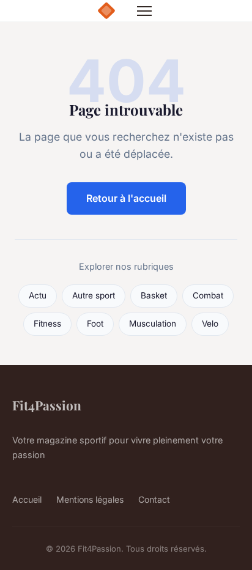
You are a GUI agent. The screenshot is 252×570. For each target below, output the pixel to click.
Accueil (27, 499)
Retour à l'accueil (126, 198)
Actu (37, 295)
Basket (154, 295)
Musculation (152, 323)
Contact (154, 499)
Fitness (47, 323)
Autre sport (93, 295)
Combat (208, 295)
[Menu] (144, 11)
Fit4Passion (46, 404)
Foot (95, 323)
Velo (210, 323)
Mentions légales (90, 499)
